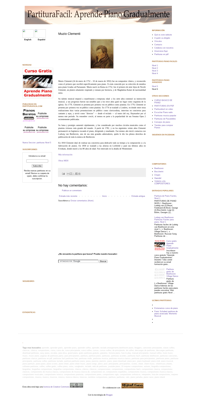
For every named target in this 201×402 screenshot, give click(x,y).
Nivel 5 (155, 86)
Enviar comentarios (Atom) (82, 201)
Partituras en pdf (161, 54)
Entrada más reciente (68, 196)
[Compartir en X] (73, 173)
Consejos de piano (162, 122)
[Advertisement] (83, 227)
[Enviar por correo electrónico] (68, 173)
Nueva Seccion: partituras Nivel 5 (37, 142)
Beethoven (158, 168)
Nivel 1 (155, 65)
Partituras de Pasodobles (165, 119)
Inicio (104, 196)
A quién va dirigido (162, 38)
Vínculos (158, 41)
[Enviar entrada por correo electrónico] (63, 173)
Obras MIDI (63, 160)
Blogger (109, 395)
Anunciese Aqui (161, 51)
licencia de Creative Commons (56, 387)
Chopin (157, 175)
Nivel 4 (155, 73)
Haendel (157, 178)
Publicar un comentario (72, 190)
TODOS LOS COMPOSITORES (162, 182)
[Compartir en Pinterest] (79, 173)
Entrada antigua (138, 196)
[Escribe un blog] (70, 173)
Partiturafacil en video (163, 109)
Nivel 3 (155, 71)
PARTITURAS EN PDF (164, 106)
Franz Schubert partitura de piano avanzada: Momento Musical (166, 313)
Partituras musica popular (165, 115)
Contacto (158, 44)
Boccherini (158, 171)
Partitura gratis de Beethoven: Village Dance (172, 272)
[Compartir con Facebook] (76, 173)
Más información (65, 154)
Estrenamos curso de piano (166, 308)
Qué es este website (163, 35)
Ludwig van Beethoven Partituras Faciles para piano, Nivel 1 (164, 219)
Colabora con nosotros (163, 48)
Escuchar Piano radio (163, 112)
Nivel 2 (155, 68)
